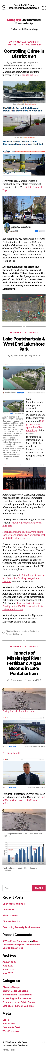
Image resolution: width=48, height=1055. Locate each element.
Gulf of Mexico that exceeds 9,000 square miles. (23, 800)
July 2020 (7, 965)
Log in (5, 1020)
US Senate (17, 634)
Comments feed (11, 1027)
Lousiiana (25, 631)
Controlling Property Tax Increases (21, 927)
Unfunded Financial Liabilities (18, 1006)
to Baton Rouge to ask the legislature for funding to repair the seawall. (23, 578)
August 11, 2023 (34, 62)
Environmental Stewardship (24, 42)
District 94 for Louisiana (15, 991)
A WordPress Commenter (16, 941)
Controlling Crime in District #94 (24, 53)
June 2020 (8, 969)
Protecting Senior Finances (16, 998)
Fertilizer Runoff (11, 753)
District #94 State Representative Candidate (24, 6)
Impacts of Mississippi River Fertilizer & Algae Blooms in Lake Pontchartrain (24, 663)
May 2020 (7, 973)
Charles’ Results (11, 921)
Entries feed (8, 1023)
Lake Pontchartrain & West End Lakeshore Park (24, 344)
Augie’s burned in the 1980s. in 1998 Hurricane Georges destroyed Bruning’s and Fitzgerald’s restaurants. (13, 421)
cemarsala (17, 62)
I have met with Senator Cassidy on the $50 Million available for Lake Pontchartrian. (23, 606)
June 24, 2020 (34, 680)
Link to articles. (30, 75)
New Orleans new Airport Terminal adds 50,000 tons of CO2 (21, 944)
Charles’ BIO (9, 909)
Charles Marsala (13, 631)
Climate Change (11, 987)
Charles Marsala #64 (13, 903)
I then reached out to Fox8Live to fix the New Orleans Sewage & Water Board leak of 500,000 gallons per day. (24, 535)
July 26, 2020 (34, 355)
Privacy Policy (8, 1050)
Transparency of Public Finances (24, 45)
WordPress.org (10, 1031)
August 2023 (9, 962)
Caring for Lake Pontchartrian (18, 711)
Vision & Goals (10, 915)
